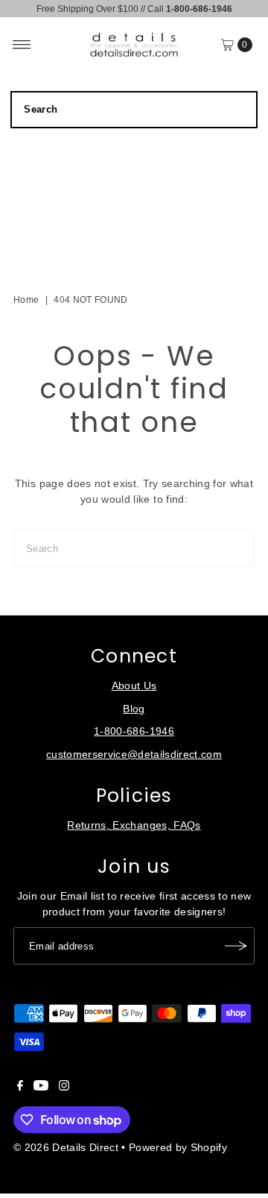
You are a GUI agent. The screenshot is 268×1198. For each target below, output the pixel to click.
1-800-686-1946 (134, 731)
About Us (134, 685)
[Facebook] (20, 1087)
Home (26, 300)
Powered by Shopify (178, 1147)
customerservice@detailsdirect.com (134, 754)
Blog (133, 709)
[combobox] (133, 109)
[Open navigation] (22, 44)
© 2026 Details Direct (65, 1147)
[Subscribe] (236, 946)
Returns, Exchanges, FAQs (133, 825)
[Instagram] (64, 1087)
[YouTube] (41, 1087)
